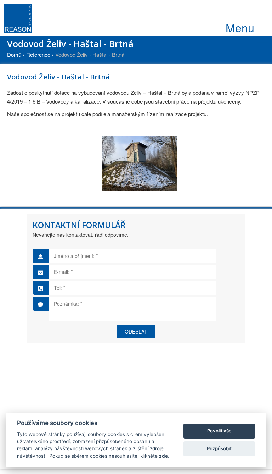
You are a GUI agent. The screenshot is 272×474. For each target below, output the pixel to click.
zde (163, 456)
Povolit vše (219, 431)
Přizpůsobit (219, 448)
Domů (14, 54)
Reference (38, 54)
